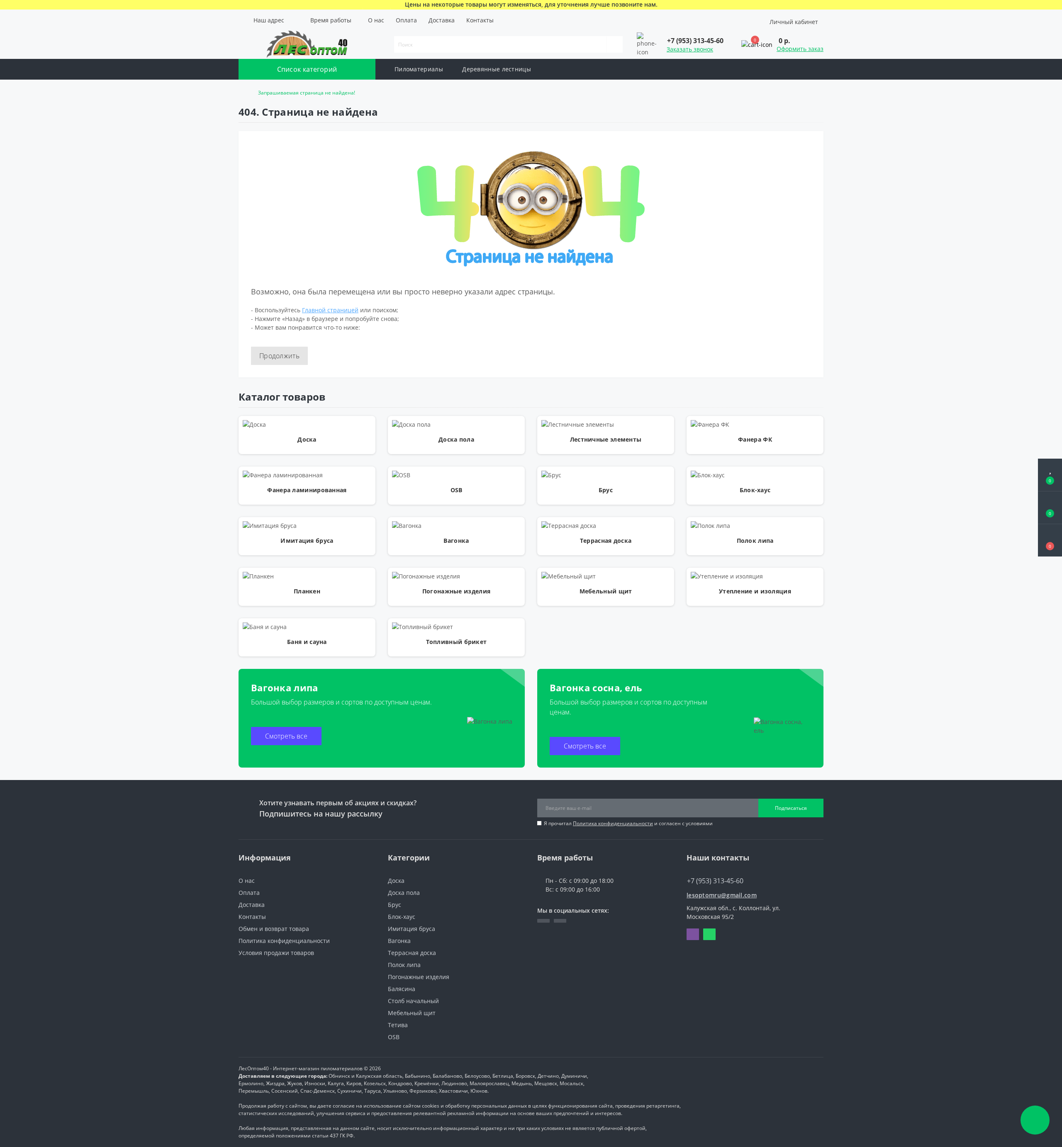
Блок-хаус (401, 917)
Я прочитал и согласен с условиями (628, 823)
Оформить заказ (800, 49)
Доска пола (404, 893)
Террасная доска (412, 953)
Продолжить (279, 355)
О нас (376, 20)
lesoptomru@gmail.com (722, 895)
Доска (396, 881)
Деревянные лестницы (496, 69)
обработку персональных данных (486, 1105)
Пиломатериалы (419, 69)
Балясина (401, 989)
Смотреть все (286, 736)
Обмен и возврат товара (274, 929)
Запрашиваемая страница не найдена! (306, 92)
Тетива (398, 1025)
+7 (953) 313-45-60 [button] (715, 880)
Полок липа (404, 965)
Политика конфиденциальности (613, 823)
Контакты (480, 20)
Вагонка (399, 941)
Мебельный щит (412, 1013)
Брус (394, 905)
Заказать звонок (690, 49)
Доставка (442, 20)
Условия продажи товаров (276, 953)
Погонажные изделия (418, 977)
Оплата (406, 20)
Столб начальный (413, 1001)
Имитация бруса (411, 929)
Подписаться (791, 808)
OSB (393, 1037)
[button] (267, 20)
